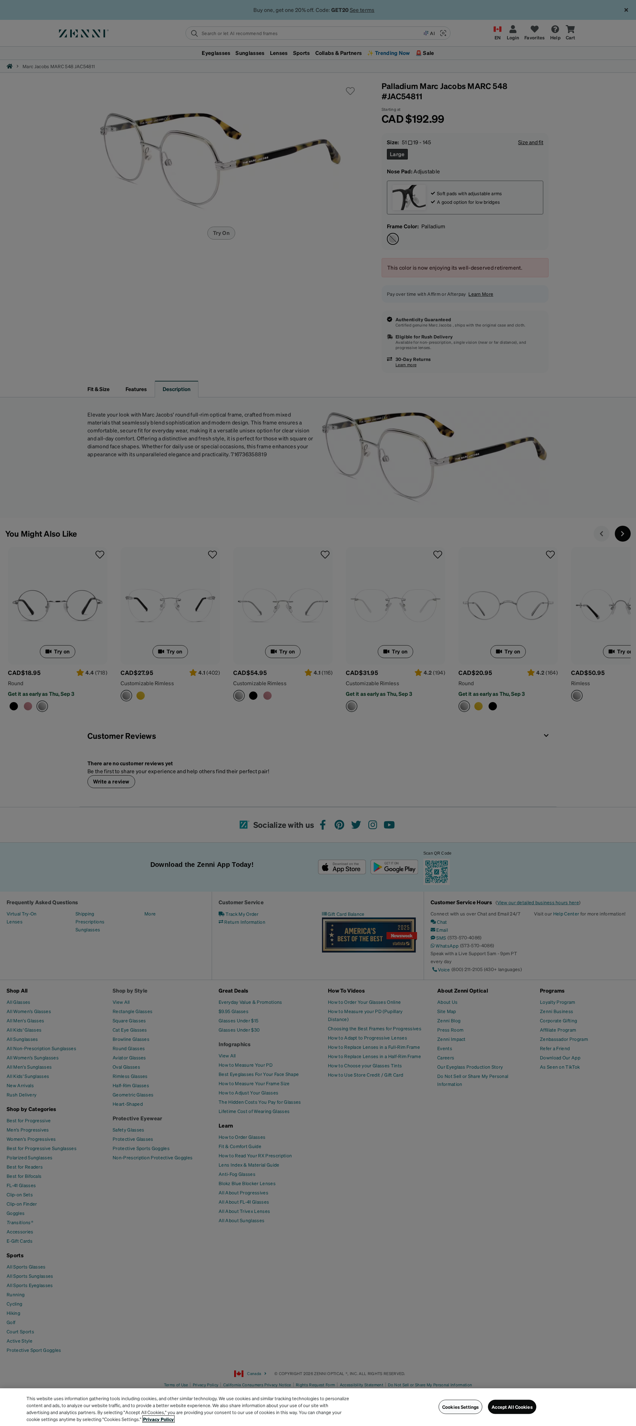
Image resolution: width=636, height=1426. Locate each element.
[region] (318, 1407)
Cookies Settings (460, 1407)
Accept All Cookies (512, 1407)
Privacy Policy (158, 1419)
